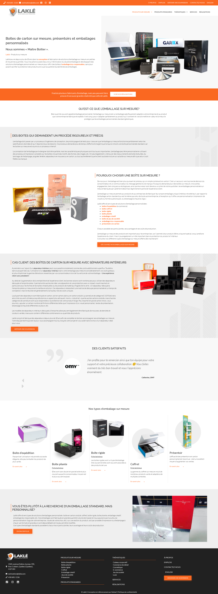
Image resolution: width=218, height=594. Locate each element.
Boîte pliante (59, 464)
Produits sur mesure (141, 12)
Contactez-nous (197, 3)
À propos (152, 3)
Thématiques (179, 12)
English (210, 3)
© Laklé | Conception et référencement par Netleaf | (99, 592)
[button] (109, 380)
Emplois (162, 3)
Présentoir (176, 452)
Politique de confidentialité (127, 592)
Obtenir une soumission (177, 3)
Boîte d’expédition (23, 452)
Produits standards (163, 12)
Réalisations (204, 12)
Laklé (8, 54)
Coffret (134, 464)
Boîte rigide (98, 452)
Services (193, 12)
